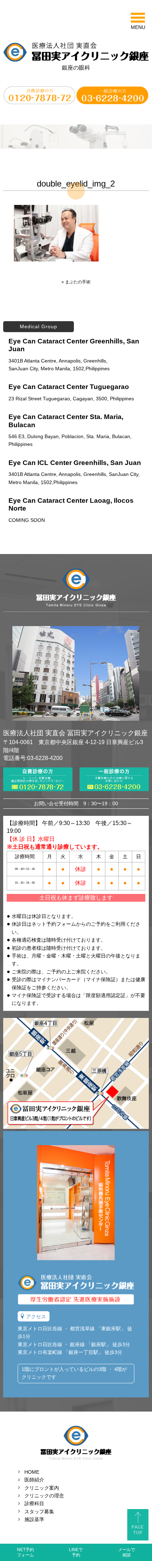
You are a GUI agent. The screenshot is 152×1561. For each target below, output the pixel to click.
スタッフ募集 (39, 1511)
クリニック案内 (41, 1488)
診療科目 (34, 1503)
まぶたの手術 (77, 281)
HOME (31, 1472)
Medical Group (38, 326)
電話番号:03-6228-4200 (33, 758)
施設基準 (34, 1519)
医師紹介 (34, 1480)
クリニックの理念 (44, 1495)
